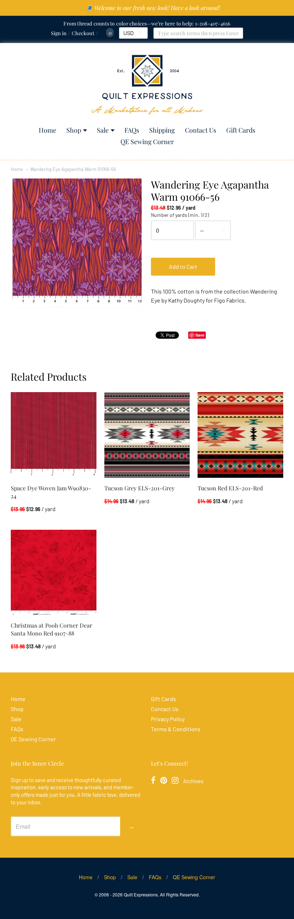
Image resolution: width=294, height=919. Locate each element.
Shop (73, 130)
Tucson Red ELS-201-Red (230, 488)
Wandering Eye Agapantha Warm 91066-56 (73, 169)
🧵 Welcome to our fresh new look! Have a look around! (153, 7)
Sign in (58, 33)
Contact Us (200, 130)
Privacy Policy (168, 718)
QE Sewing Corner (147, 141)
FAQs (131, 130)
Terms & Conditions (175, 728)
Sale (103, 130)
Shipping (162, 130)
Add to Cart (183, 266)
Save (199, 335)
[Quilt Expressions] (147, 84)
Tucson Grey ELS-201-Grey (139, 488)
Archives (193, 781)
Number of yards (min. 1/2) (180, 215)
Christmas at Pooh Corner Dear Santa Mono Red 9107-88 (51, 629)
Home (47, 130)
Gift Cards (240, 130)
